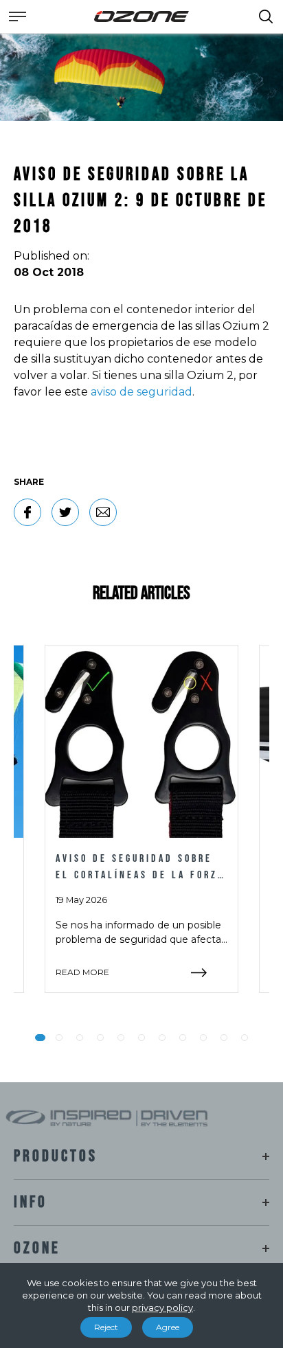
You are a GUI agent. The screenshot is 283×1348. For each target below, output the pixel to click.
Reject (106, 1327)
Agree (167, 1327)
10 (223, 1037)
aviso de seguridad (141, 391)
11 (244, 1037)
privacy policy (162, 1307)
